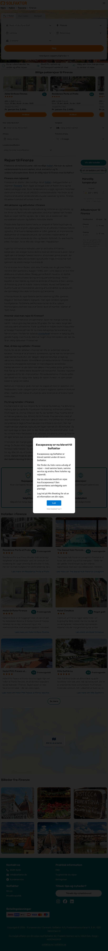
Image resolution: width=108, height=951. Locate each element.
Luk (54, 503)
